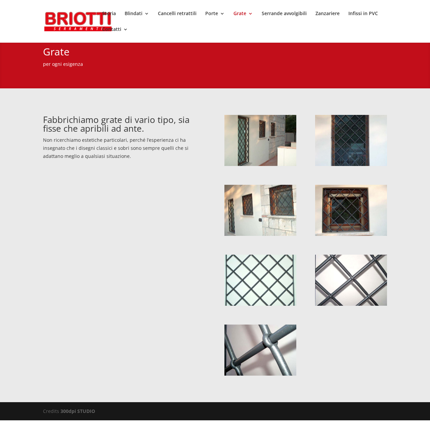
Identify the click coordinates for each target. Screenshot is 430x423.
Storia (109, 13)
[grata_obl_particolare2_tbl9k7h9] (260, 374)
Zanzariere (327, 13)
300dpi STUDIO (77, 411)
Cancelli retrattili (177, 13)
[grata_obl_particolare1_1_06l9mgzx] (351, 304)
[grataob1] (351, 164)
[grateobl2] (260, 234)
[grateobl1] (260, 164)
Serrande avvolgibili (284, 13)
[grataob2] (351, 234)
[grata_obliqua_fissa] (260, 304)
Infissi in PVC (363, 13)
